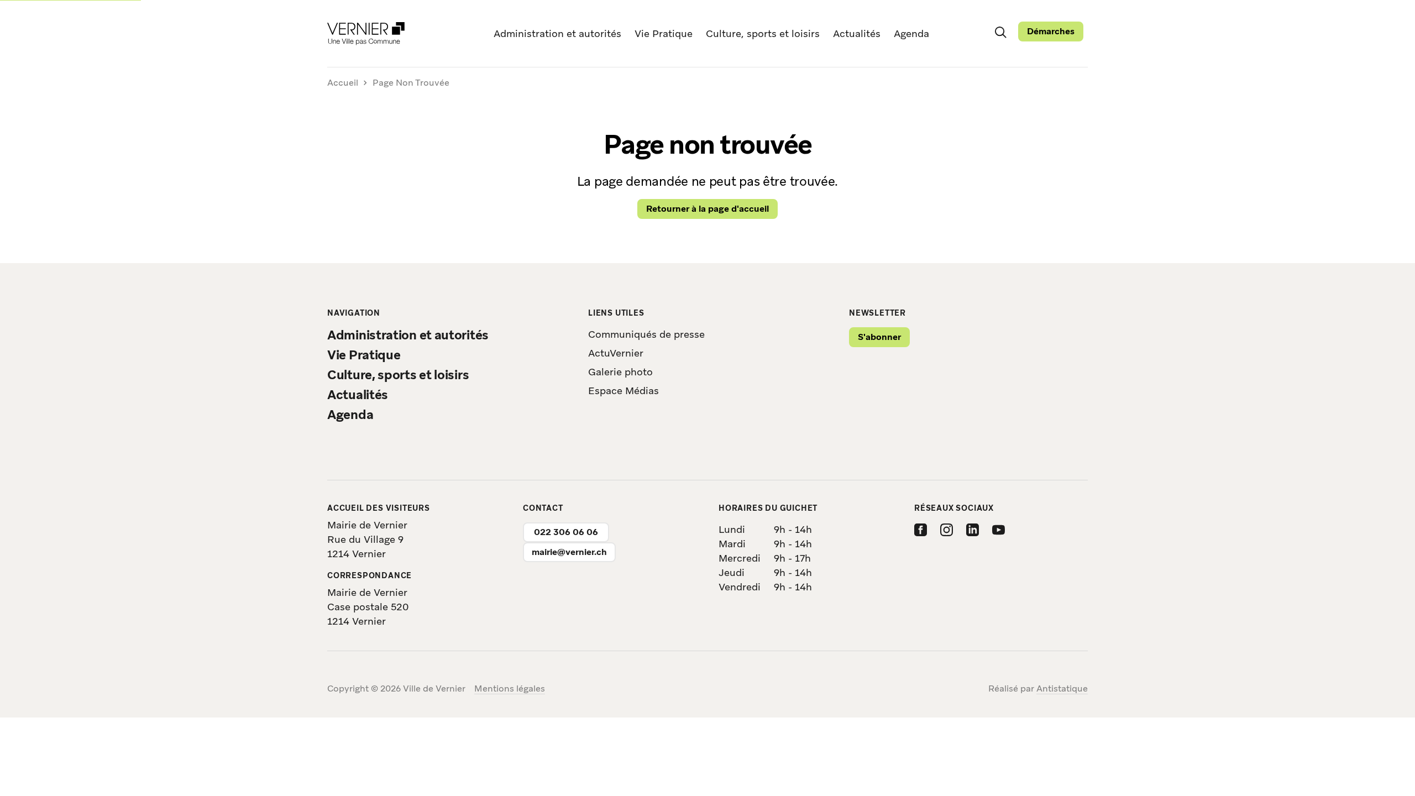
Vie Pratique (664, 33)
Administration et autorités (557, 33)
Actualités (857, 33)
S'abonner (879, 337)
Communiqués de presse (646, 334)
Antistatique (1062, 688)
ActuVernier (615, 353)
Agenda (911, 33)
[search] (1000, 31)
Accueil (342, 83)
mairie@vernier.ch (569, 552)
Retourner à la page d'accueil (707, 208)
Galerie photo (620, 371)
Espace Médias (623, 390)
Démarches (1051, 31)
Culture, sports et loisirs (763, 33)
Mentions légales (509, 688)
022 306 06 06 (566, 532)
